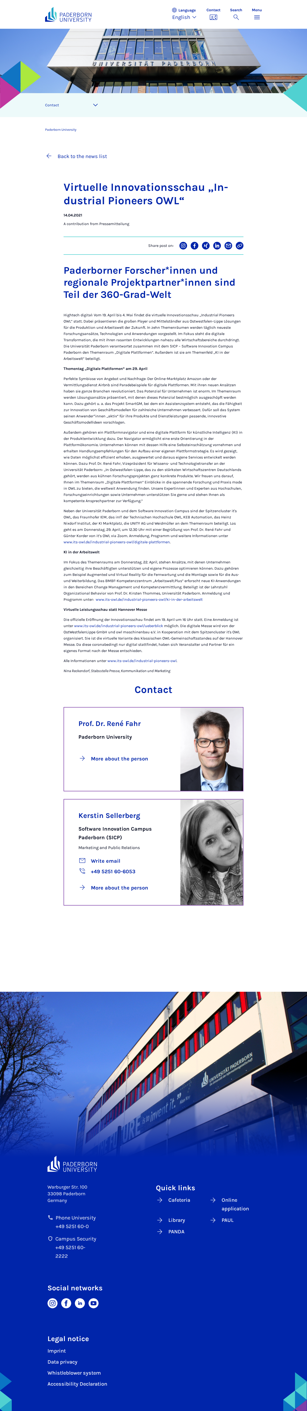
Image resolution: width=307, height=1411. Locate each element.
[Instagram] (52, 1303)
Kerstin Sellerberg (109, 815)
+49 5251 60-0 (72, 1226)
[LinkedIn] (80, 1303)
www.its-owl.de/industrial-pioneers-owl (142, 660)
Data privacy (62, 1362)
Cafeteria (179, 1200)
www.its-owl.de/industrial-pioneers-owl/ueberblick (118, 625)
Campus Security (75, 1239)
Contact (52, 105)
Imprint (56, 1351)
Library (176, 1220)
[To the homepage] (68, 14)
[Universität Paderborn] (72, 1164)
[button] (186, 14)
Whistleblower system (74, 1373)
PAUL (228, 1220)
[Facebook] (66, 1303)
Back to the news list (82, 156)
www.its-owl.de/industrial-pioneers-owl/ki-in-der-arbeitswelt (149, 599)
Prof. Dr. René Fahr (109, 723)
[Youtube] (94, 1303)
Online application (235, 1204)
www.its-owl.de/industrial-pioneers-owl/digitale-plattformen (117, 542)
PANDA (176, 1232)
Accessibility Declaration (77, 1384)
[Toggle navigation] (95, 105)
